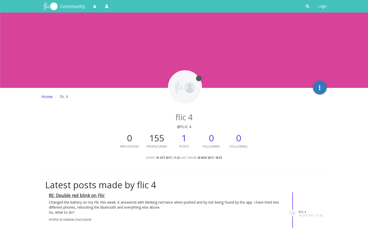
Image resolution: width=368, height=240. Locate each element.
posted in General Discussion (70, 219)
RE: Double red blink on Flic (77, 195)
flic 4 (302, 212)
